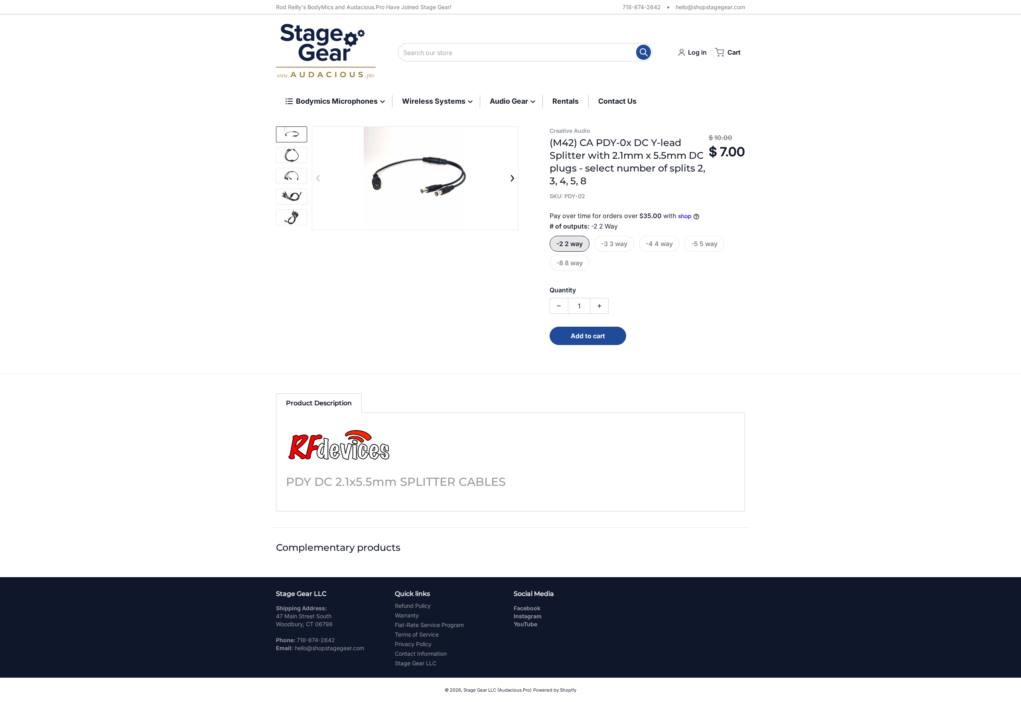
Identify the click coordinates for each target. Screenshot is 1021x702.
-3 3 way (614, 244)
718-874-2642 (642, 7)
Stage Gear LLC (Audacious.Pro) (497, 690)
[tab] (319, 403)
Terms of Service (417, 634)
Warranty (407, 615)
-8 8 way (569, 263)
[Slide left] (318, 178)
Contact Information (421, 653)
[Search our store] (643, 52)
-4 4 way (659, 244)
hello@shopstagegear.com (710, 7)
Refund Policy (413, 605)
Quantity (563, 290)
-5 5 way (704, 244)
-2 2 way (569, 244)
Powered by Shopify (554, 690)
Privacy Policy (413, 644)
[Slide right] (512, 178)
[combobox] (525, 52)
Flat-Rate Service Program (429, 624)
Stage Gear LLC (415, 663)
